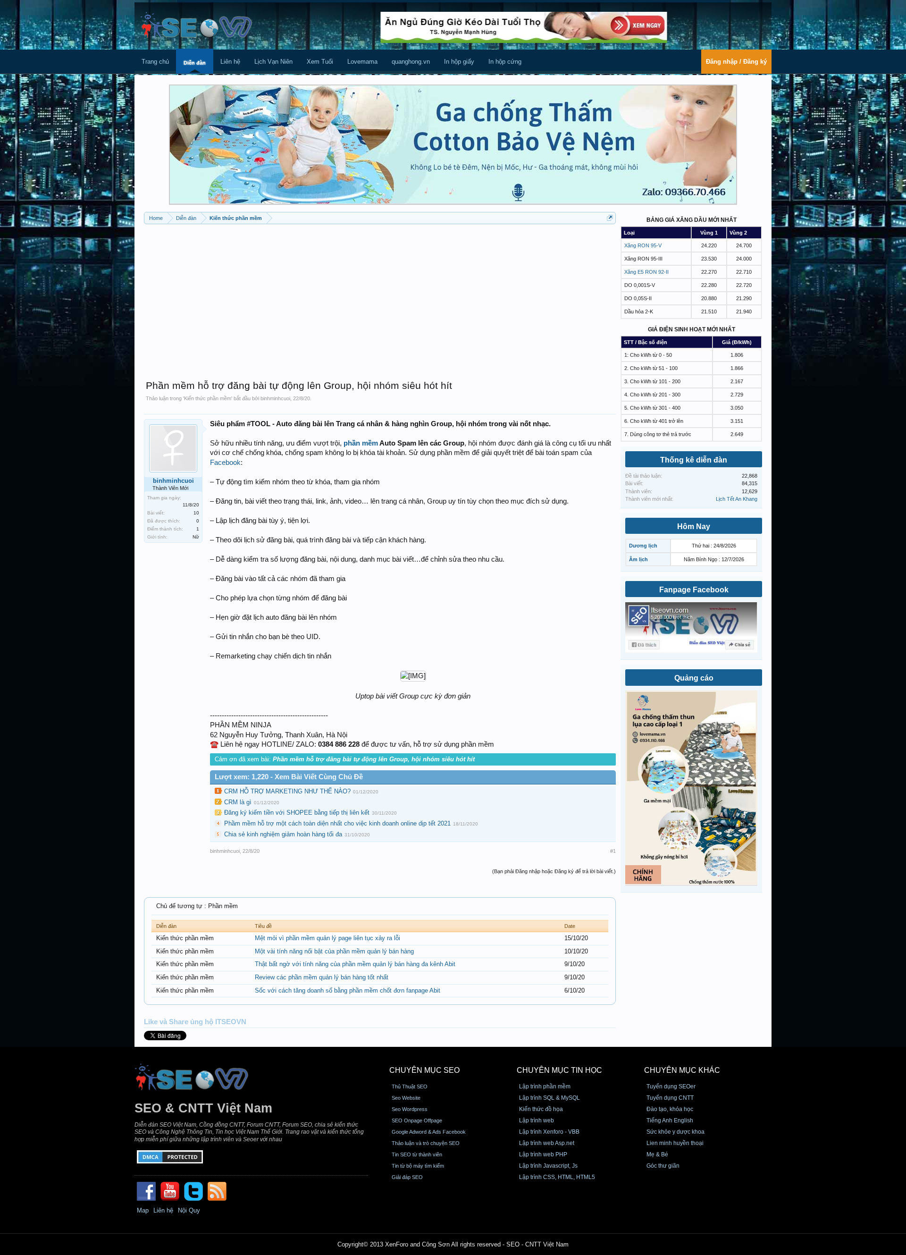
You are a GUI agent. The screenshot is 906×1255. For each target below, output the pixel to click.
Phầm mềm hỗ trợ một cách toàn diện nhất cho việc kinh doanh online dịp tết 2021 (337, 823)
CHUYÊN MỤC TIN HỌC (559, 1070)
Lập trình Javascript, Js (548, 1165)
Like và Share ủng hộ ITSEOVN (195, 1022)
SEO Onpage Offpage (417, 1120)
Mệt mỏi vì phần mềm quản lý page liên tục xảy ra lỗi (327, 938)
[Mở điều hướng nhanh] (610, 218)
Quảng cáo (693, 678)
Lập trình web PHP (543, 1154)
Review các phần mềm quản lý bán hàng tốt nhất (321, 977)
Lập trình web (536, 1120)
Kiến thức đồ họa (541, 1109)
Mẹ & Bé (657, 1154)
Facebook (225, 462)
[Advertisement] (380, 297)
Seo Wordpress (410, 1109)
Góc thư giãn (663, 1165)
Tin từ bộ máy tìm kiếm (418, 1166)
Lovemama (362, 61)
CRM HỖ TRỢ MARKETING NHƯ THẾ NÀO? (287, 791)
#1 (613, 851)
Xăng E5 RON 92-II (646, 272)
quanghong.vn (411, 61)
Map (143, 1210)
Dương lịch (643, 545)
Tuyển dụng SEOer (671, 1086)
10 (196, 512)
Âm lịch (638, 559)
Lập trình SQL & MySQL (549, 1098)
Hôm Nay (693, 526)
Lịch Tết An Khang (736, 499)
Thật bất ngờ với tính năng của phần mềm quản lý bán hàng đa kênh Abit (355, 964)
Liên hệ (230, 61)
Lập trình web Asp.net (546, 1143)
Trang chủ (155, 61)
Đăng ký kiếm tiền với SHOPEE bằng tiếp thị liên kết (296, 812)
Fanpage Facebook (694, 590)
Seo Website (406, 1098)
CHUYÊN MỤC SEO (424, 1070)
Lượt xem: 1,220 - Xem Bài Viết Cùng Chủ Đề (289, 777)
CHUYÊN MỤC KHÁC (682, 1070)
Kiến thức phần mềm (207, 398)
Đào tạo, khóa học (669, 1109)
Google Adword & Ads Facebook (429, 1132)
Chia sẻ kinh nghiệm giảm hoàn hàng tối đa (283, 834)
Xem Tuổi (320, 61)
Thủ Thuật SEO (410, 1086)
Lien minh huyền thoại (675, 1143)
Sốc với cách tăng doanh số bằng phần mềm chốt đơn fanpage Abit (347, 990)
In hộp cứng (504, 61)
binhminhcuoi (275, 398)
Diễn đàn (195, 63)
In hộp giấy (459, 61)
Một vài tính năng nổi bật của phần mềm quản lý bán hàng (334, 951)
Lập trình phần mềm (544, 1086)
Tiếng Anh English (669, 1120)
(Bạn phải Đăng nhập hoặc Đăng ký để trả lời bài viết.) (554, 871)
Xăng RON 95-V (643, 245)
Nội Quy (189, 1210)
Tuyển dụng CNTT (670, 1098)
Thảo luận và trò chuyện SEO (426, 1143)
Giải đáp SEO (407, 1177)
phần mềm (361, 443)
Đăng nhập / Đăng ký (736, 61)
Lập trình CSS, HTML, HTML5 (557, 1177)
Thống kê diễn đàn (693, 460)
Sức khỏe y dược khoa (675, 1132)
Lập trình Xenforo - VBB (549, 1132)
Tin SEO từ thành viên (417, 1154)
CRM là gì (238, 802)
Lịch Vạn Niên (273, 61)
